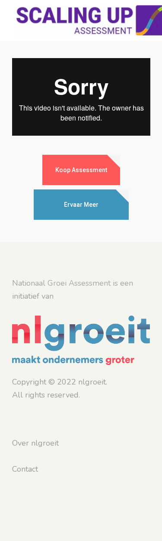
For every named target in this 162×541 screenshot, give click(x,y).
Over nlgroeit (35, 443)
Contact (25, 469)
